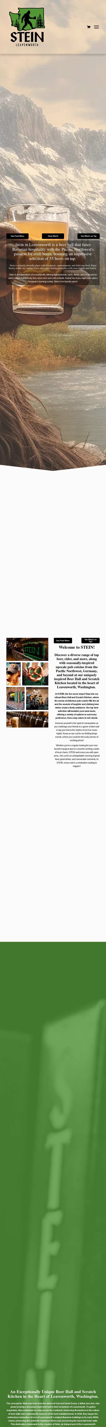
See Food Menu (17, 236)
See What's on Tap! (90, 640)
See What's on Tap (88, 236)
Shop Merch (53, 236)
